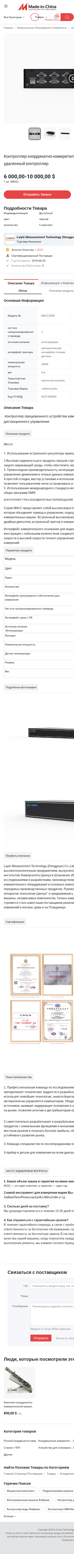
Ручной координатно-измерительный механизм (21, 1440)
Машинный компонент (21, 1491)
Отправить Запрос (37, 194)
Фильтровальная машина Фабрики (28, 1500)
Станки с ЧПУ (12, 1447)
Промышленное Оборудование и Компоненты (42, 27)
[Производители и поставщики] (37, 6)
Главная (8, 27)
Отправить (40, 1338)
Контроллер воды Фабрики (23, 1509)
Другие (8, 1454)
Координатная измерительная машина (55, 1440)
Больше (9, 1516)
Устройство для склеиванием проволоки (55, 1447)
